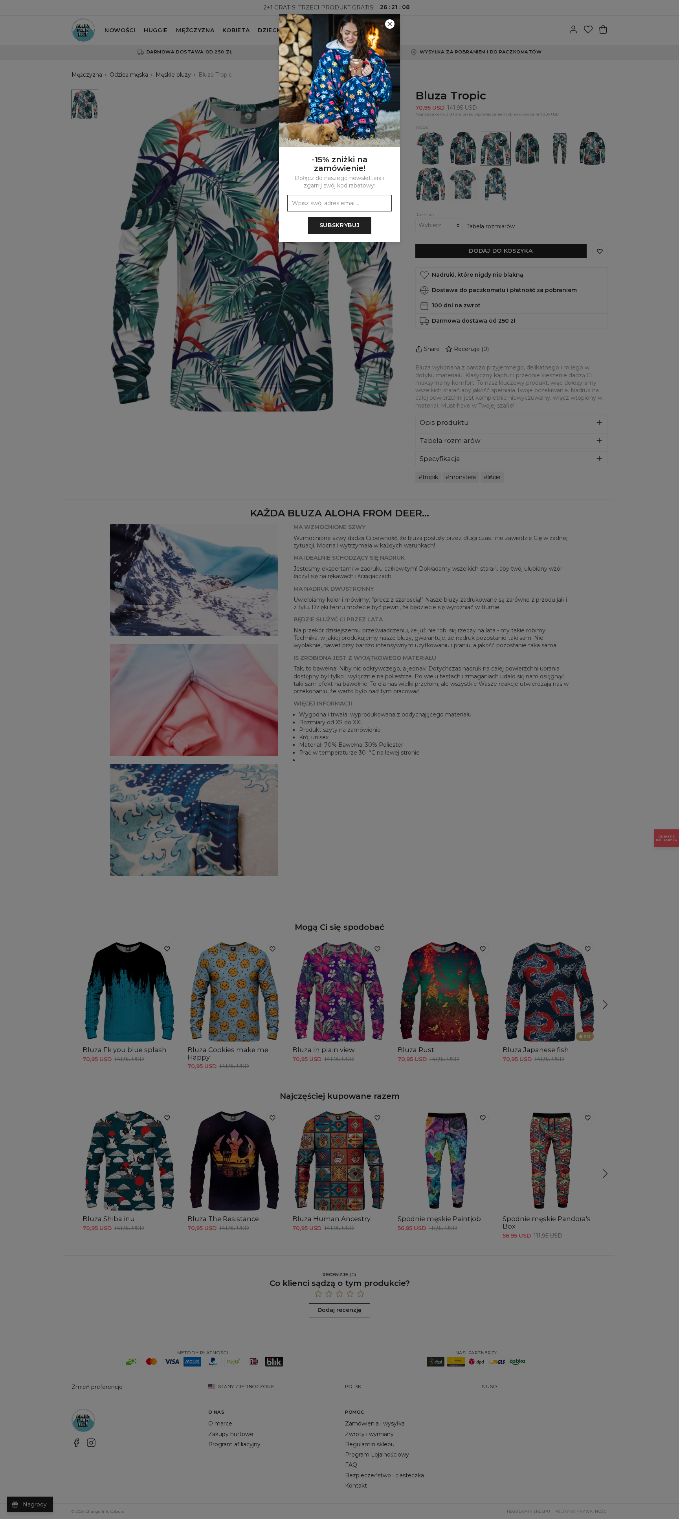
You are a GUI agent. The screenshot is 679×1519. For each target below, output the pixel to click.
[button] (339, 759)
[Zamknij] (390, 24)
